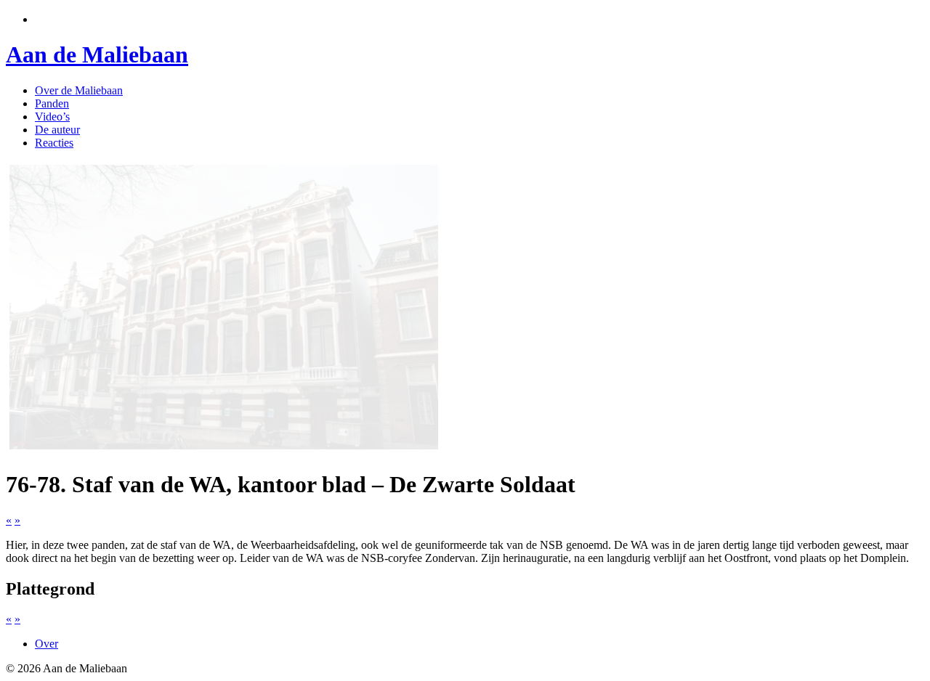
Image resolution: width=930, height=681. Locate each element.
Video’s (52, 116)
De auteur (57, 129)
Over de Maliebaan (79, 90)
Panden (52, 103)
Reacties (54, 142)
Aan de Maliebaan (97, 54)
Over (46, 643)
